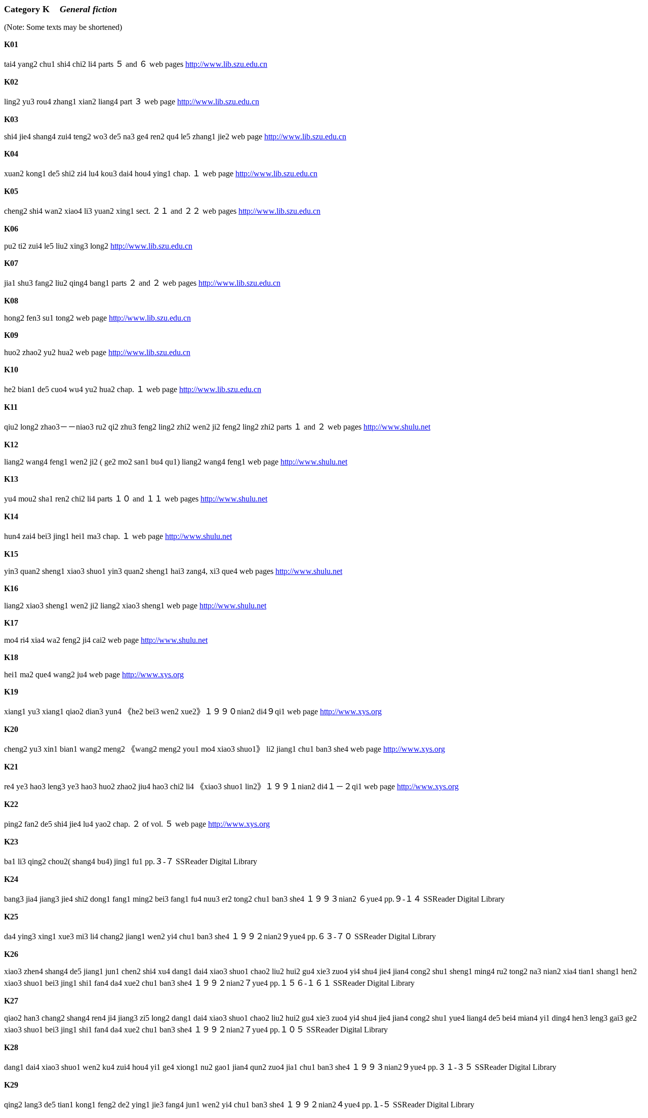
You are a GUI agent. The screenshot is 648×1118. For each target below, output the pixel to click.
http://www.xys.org (153, 674)
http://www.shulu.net (396, 426)
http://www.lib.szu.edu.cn (226, 64)
